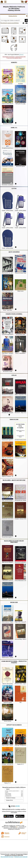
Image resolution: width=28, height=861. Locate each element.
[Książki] (5, 34)
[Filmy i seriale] (23, 42)
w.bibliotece (13, 826)
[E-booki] (14, 34)
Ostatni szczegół (8, 794)
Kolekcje (17, 23)
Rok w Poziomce (8, 793)
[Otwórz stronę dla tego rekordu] (8, 76)
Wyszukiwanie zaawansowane (7, 23)
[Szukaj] (26, 20)
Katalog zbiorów (13, 16)
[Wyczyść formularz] (23, 23)
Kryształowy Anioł (8, 795)
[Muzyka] (14, 51)
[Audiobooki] (23, 34)
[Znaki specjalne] (26, 23)
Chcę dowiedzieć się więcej (7, 856)
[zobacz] (21, 54)
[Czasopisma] (14, 42)
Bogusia (6, 792)
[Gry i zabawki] (5, 42)
